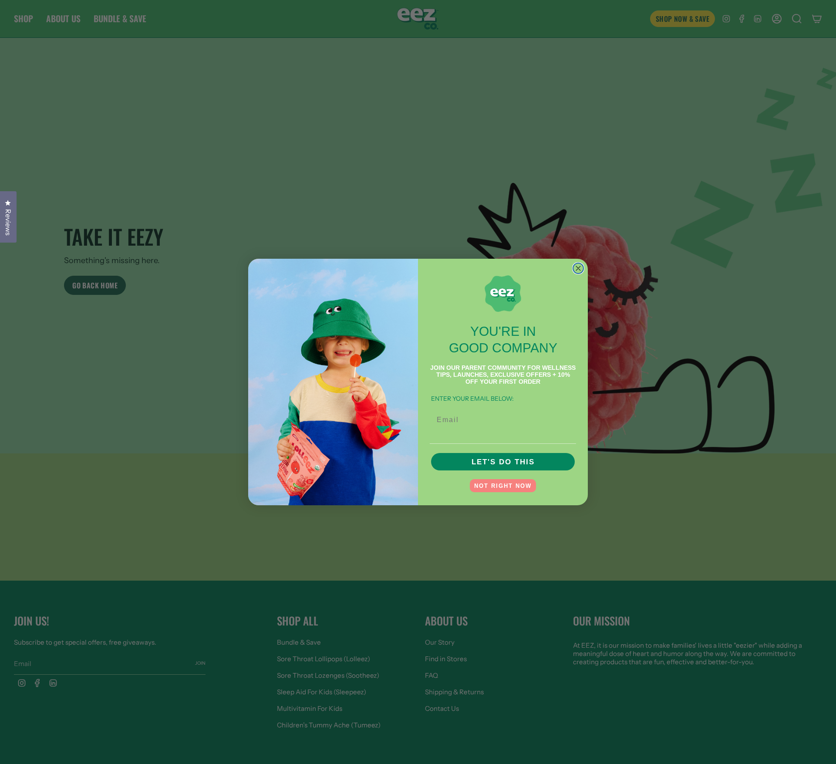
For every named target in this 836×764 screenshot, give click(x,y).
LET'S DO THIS (503, 462)
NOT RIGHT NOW (503, 486)
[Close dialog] (578, 268)
